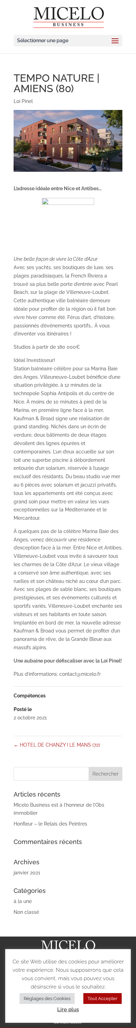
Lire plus (68, 1009)
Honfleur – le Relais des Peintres (50, 824)
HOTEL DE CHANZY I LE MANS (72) (57, 745)
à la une (23, 901)
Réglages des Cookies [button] (47, 998)
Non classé (26, 912)
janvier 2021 (27, 872)
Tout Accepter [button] (103, 998)
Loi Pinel (23, 101)
